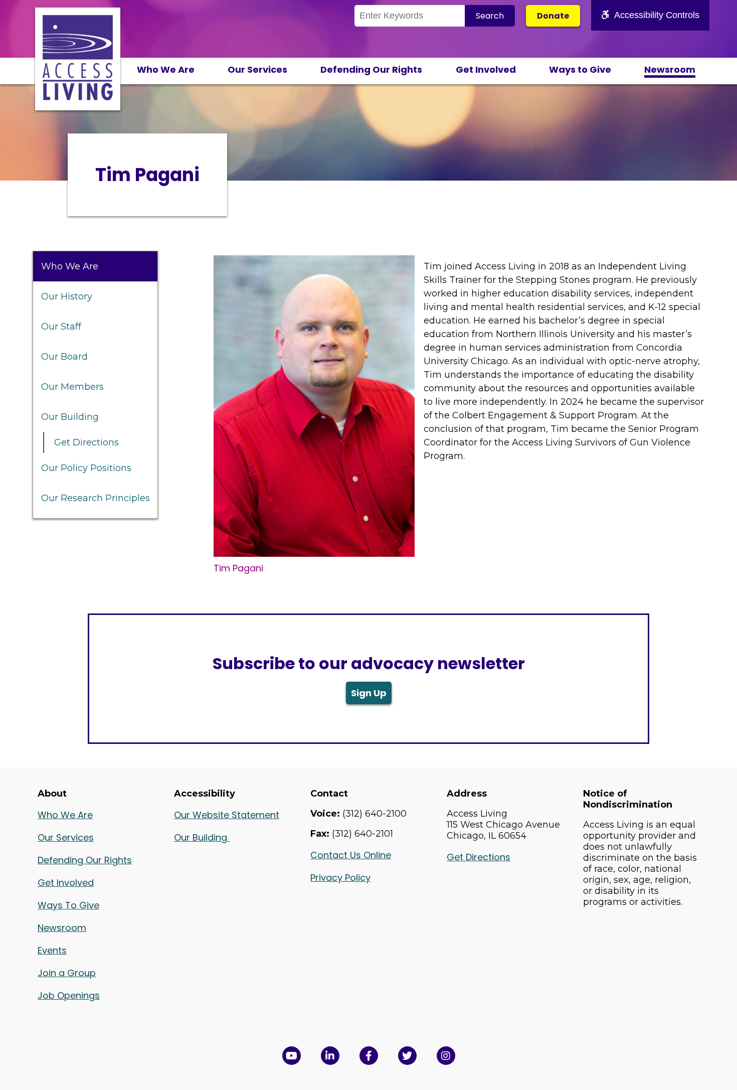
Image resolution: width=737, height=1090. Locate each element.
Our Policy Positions (86, 468)
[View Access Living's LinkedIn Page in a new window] (330, 1055)
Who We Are (166, 69)
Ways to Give (580, 69)
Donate (553, 16)
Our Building (70, 416)
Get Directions (86, 442)
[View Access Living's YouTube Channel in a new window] (291, 1055)
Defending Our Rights (371, 69)
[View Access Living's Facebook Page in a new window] (368, 1055)
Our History (66, 296)
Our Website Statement (226, 815)
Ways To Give (68, 905)
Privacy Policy (340, 877)
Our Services (257, 69)
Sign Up (369, 693)
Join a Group (67, 973)
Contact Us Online (350, 855)
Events (52, 950)
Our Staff (61, 326)
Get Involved (486, 69)
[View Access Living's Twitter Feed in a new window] (407, 1055)
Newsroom (669, 69)
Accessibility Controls (656, 15)
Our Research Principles (95, 498)
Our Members (72, 386)
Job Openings (69, 995)
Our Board (64, 356)
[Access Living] (78, 97)
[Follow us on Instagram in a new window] (446, 1055)
